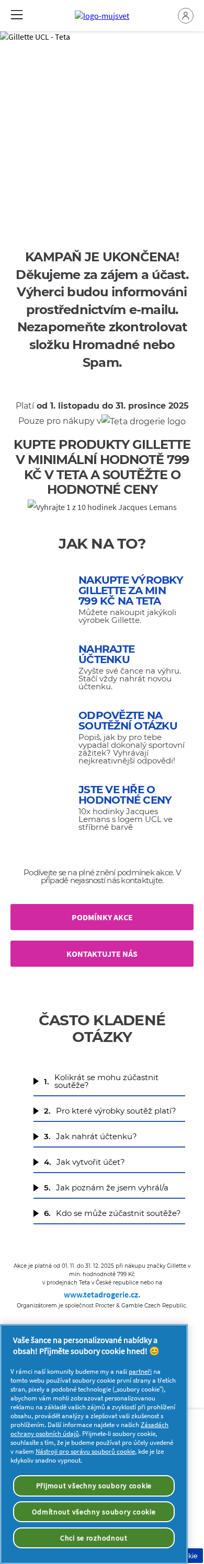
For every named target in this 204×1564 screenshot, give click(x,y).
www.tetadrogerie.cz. (102, 1294)
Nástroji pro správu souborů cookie (85, 1451)
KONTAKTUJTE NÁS (102, 953)
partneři (140, 1371)
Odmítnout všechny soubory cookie (93, 1511)
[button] (186, 16)
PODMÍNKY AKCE (102, 917)
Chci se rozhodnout (94, 1538)
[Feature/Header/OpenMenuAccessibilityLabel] (16, 14)
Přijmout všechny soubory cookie (94, 1485)
